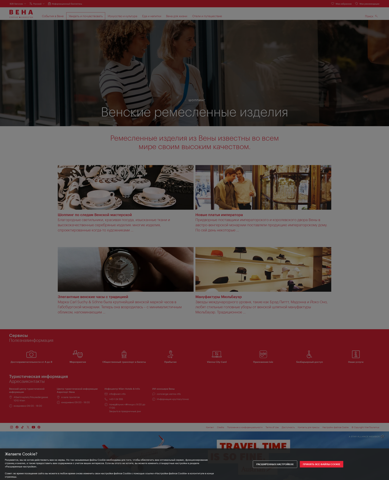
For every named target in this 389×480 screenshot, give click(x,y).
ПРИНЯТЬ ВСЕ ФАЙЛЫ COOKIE (321, 464)
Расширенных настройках (275, 464)
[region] (194, 464)
